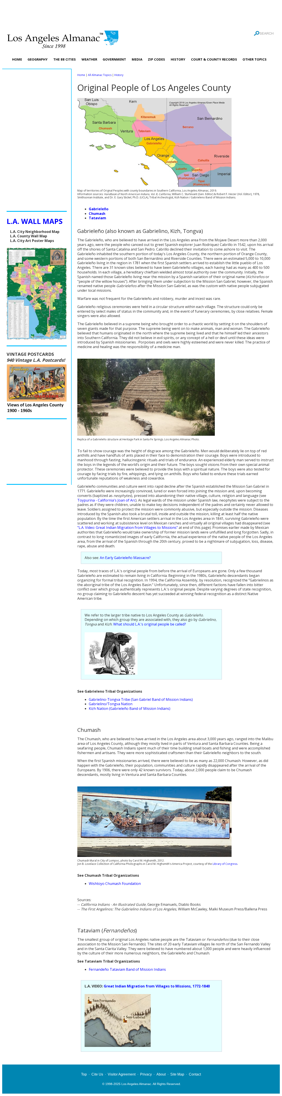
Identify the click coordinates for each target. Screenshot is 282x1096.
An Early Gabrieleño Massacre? (125, 557)
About (161, 1074)
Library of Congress (225, 864)
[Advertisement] (141, 14)
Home (81, 75)
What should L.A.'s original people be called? (149, 624)
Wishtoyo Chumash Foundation (115, 883)
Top (84, 1074)
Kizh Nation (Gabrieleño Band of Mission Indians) (129, 708)
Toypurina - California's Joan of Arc (106, 500)
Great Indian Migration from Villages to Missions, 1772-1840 (157, 986)
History (118, 75)
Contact (195, 1074)
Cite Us (97, 1074)
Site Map (177, 1074)
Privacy (146, 1074)
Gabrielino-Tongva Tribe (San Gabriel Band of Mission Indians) (141, 699)
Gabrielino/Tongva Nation (110, 703)
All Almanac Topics (99, 75)
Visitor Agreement (121, 1074)
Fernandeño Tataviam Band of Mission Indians (127, 969)
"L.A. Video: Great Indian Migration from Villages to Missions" (127, 527)
